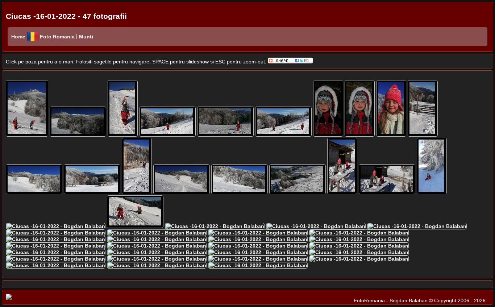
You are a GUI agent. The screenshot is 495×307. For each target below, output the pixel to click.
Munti (85, 37)
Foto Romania (58, 37)
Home (18, 37)
